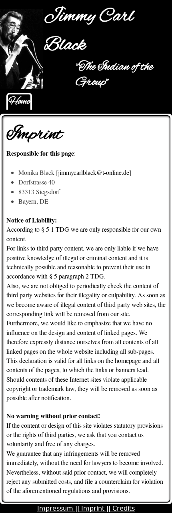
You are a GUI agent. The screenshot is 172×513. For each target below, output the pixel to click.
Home (19, 101)
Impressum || (59, 508)
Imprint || (96, 508)
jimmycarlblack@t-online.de (93, 172)
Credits (123, 508)
